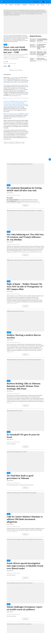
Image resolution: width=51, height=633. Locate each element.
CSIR (23, 142)
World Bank (25, 113)
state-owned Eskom (23, 85)
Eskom (5, 142)
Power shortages (14, 77)
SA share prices (32, 4)
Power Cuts (18, 142)
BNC (6, 4)
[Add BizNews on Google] (16, 70)
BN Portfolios (18, 4)
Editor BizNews (10, 192)
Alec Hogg (6, 61)
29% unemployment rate (15, 95)
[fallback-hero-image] (33, 40)
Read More (26, 205)
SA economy (11, 142)
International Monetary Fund (12, 113)
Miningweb (24, 4)
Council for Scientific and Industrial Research (14, 105)
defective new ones (18, 89)
